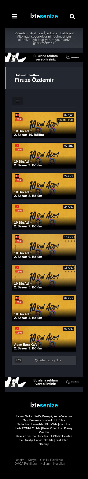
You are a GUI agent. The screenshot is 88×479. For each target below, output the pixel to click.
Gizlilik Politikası (51, 460)
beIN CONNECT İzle (27, 428)
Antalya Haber (33, 440)
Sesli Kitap (61, 440)
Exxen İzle (37, 424)
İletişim (19, 460)
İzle (44, 16)
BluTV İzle (51, 424)
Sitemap (44, 444)
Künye (32, 460)
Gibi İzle (48, 440)
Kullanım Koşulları (52, 463)
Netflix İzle (23, 424)
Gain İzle (64, 424)
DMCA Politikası (26, 463)
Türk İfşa (43, 436)
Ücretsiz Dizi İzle (26, 436)
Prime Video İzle (52, 428)
